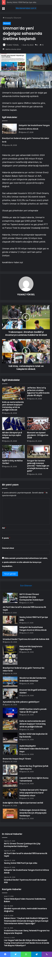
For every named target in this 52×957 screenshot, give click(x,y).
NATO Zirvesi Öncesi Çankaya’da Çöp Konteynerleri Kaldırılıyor (31, 597)
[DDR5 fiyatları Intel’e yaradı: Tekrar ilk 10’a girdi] (10, 713)
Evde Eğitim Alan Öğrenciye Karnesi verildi (23, 802)
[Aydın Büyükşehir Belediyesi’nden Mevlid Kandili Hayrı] (10, 750)
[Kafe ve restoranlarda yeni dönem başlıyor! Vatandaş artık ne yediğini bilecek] (13, 393)
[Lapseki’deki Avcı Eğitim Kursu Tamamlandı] (10, 782)
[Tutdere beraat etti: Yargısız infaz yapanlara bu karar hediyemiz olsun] (10, 794)
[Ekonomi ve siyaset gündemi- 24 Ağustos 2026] (38, 423)
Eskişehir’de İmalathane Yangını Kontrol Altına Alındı (33, 628)
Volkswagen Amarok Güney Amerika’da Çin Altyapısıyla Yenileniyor (32, 813)
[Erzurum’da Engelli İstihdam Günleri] (10, 694)
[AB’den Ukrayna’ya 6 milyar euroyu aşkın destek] (13, 423)
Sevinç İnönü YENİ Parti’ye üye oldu (21, 2)
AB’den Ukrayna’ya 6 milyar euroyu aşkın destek (12, 435)
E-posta (6, 538)
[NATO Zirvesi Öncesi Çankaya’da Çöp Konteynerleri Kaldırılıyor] (10, 598)
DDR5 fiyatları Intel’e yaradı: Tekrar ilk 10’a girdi (33, 710)
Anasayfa (8, 18)
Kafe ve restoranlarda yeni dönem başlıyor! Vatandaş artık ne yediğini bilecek (13, 406)
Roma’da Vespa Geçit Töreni (17, 758)
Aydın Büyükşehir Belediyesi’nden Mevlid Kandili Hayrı (34, 749)
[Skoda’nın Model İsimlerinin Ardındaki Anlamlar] (10, 682)
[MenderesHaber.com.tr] (26, 8)
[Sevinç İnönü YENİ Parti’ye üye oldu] (10, 620)
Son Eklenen (26, 585)
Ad (4, 528)
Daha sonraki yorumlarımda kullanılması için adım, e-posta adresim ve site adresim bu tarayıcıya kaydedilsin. (25, 562)
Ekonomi (17, 18)
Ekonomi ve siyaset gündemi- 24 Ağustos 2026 (37, 435)
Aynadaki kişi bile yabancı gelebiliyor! (21, 702)
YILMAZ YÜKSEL (12, 45)
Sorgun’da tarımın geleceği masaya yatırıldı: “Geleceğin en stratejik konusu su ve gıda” (38, 465)
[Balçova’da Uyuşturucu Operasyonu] (10, 655)
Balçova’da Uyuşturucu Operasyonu (30, 648)
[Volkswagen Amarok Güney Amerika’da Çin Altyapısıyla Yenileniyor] (10, 814)
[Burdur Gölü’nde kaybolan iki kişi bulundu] (10, 738)
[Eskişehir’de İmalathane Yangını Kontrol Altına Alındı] (9, 129)
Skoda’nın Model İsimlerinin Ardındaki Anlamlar (32, 679)
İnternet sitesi (8, 548)
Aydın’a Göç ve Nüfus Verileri (12, 462)
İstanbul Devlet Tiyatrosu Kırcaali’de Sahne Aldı (26, 639)
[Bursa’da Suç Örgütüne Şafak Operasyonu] (10, 770)
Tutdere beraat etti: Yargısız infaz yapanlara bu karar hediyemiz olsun (33, 793)
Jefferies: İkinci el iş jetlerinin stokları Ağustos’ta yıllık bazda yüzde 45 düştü (38, 391)
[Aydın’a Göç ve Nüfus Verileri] (13, 451)
